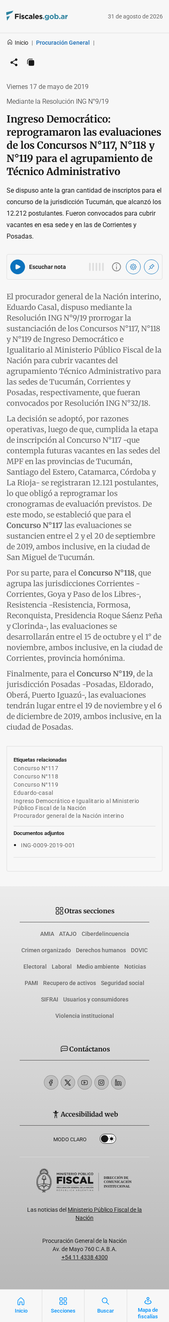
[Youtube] (85, 1082)
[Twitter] (68, 1082)
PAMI (31, 983)
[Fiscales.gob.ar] (59, 17)
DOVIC (139, 950)
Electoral (35, 966)
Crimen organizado (46, 950)
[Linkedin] (118, 1082)
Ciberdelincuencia (105, 934)
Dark (108, 1140)
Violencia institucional (84, 1016)
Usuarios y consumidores (95, 999)
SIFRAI (49, 999)
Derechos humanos (101, 950)
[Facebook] (51, 1082)
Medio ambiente (98, 966)
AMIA (47, 934)
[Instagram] (101, 1082)
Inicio (21, 42)
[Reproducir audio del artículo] (17, 266)
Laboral (62, 966)
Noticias (135, 966)
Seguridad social (122, 983)
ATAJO (68, 934)
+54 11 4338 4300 (85, 1257)
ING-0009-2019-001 (48, 845)
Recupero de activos (69, 983)
